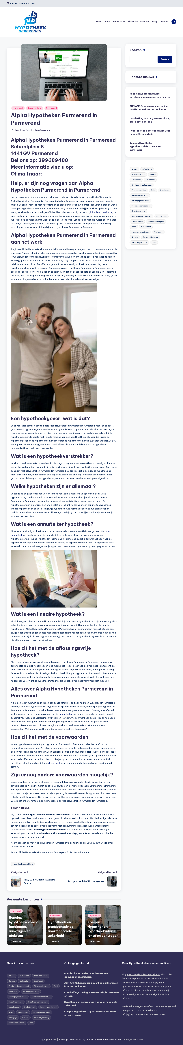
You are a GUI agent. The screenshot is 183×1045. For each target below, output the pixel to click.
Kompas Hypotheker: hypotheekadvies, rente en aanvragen (145, 146)
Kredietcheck (137, 221)
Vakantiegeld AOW (139, 242)
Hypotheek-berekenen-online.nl (142, 974)
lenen (134, 227)
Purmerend (51, 108)
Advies (134, 169)
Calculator (136, 180)
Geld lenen (164, 190)
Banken (153, 174)
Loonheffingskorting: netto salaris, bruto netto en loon (150, 120)
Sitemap (63, 1039)
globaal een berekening (101, 212)
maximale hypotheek (140, 232)
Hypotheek (18, 108)
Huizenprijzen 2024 (140, 195)
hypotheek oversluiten (141, 206)
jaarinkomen (161, 216)
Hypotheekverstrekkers (23, 864)
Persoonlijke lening (150, 237)
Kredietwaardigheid (156, 221)
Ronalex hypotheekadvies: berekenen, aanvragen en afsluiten (23, 926)
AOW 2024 (147, 169)
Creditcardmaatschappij (142, 185)
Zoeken (136, 50)
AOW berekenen (138, 174)
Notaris (135, 237)
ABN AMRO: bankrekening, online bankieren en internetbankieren (149, 108)
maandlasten (65, 714)
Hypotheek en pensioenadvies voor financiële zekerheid (150, 132)
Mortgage (158, 232)
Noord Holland (34, 108)
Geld (153, 190)
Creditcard (150, 180)
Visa (154, 242)
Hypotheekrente (138, 211)
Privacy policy (77, 1039)
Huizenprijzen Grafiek (140, 201)
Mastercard (146, 227)
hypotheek (55, 763)
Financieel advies (139, 190)
